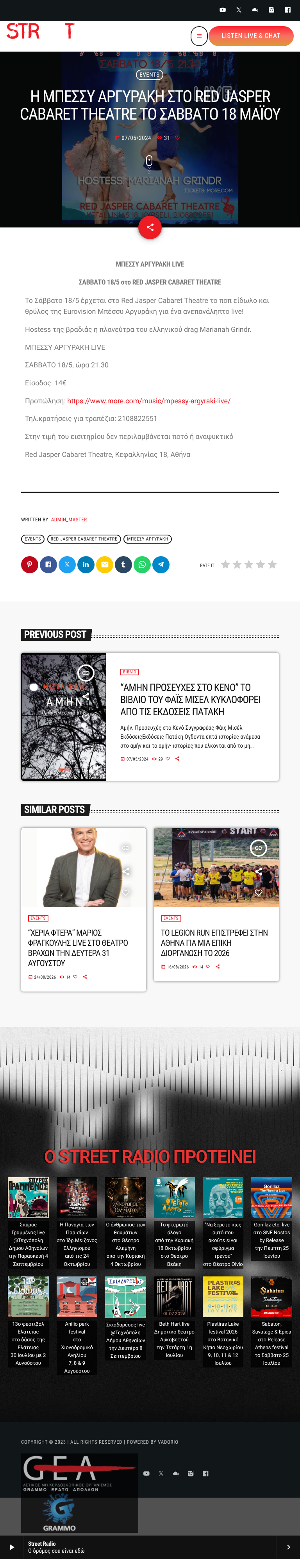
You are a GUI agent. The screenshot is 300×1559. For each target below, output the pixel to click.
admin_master (69, 520)
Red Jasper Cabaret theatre (84, 539)
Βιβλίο (129, 672)
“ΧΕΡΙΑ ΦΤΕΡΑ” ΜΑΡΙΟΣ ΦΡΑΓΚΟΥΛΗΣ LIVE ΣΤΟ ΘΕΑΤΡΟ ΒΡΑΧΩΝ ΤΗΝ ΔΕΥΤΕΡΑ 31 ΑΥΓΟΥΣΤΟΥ (78, 948)
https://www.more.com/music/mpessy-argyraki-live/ (148, 401)
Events (149, 74)
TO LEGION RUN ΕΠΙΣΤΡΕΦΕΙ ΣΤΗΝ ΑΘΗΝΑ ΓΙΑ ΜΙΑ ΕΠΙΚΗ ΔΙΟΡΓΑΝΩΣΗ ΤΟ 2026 (214, 943)
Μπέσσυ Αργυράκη (147, 539)
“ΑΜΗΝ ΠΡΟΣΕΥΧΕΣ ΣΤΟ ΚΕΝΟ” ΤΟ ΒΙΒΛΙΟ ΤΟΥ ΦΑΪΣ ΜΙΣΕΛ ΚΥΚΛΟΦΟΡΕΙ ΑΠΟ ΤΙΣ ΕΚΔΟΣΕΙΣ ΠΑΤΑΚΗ (190, 700)
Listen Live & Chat (251, 36)
